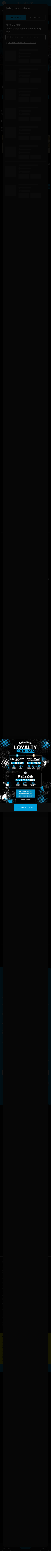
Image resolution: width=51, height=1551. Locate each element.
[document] (25, 775)
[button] (47, 743)
